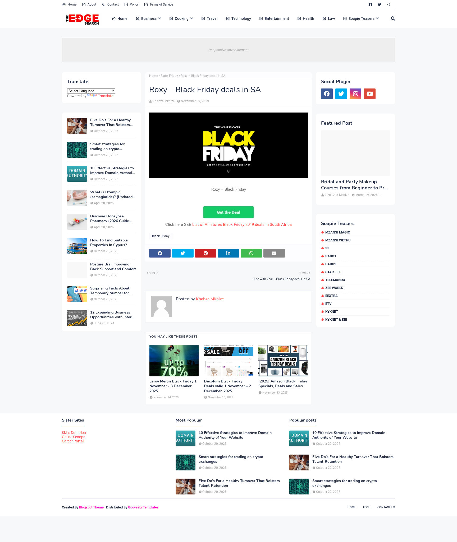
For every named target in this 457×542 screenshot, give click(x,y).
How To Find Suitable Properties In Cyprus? (109, 242)
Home (72, 4)
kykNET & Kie (336, 319)
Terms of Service (161, 4)
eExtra (331, 296)
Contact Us (386, 507)
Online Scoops (73, 437)
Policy (134, 4)
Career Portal (73, 441)
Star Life (333, 272)
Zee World (334, 288)
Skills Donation (74, 433)
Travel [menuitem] (212, 18)
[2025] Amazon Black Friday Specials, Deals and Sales (282, 384)
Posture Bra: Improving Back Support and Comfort (113, 267)
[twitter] (379, 4)
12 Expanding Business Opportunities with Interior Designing (113, 315)
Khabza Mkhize (164, 101)
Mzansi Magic (337, 232)
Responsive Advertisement (229, 50)
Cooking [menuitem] (182, 18)
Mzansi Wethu (338, 240)
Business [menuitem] (149, 18)
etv (328, 304)
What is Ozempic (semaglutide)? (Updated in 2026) (111, 194)
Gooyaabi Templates (143, 507)
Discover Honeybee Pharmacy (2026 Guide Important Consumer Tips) (112, 218)
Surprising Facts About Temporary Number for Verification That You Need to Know (109, 291)
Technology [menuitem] (241, 18)
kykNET (331, 312)
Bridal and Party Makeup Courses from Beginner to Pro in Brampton (354, 185)
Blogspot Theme (91, 507)
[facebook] (370, 4)
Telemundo (335, 280)
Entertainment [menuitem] (277, 18)
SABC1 (330, 256)
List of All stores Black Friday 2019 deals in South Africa (242, 224)
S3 (327, 248)
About (92, 4)
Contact (113, 4)
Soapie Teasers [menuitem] (361, 18)
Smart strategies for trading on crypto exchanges (107, 146)
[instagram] (388, 4)
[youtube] (370, 93)
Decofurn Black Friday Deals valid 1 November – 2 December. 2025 (227, 386)
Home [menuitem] (122, 18)
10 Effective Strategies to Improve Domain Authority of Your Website (112, 170)
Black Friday (169, 76)
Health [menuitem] (308, 18)
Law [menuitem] (331, 18)
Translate (105, 96)
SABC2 (330, 264)
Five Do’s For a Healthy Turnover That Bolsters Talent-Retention (110, 122)
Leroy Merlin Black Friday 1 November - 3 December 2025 (172, 386)
